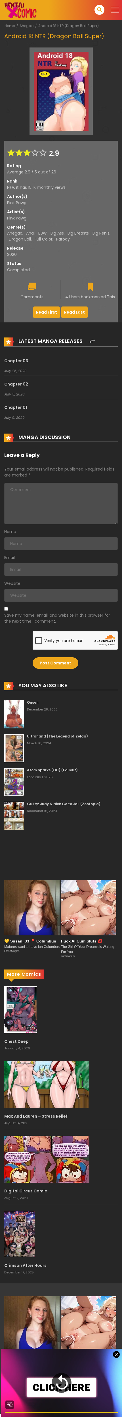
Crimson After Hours (25, 1265)
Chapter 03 (16, 361)
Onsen (33, 702)
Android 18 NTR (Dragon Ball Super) (68, 25)
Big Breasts (78, 233)
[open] (115, 10)
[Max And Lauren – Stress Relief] (46, 1084)
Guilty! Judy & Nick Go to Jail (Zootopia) (63, 803)
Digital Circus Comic (25, 1191)
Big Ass (57, 233)
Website (12, 583)
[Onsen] (14, 714)
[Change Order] (92, 341)
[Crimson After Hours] (19, 1233)
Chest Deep (16, 1041)
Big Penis (101, 233)
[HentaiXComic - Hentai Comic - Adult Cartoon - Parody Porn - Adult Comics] (20, 10)
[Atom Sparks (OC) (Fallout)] (14, 781)
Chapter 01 (15, 407)
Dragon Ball (20, 239)
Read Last (74, 312)
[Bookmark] (90, 287)
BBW (42, 233)
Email (9, 557)
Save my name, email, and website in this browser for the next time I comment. (57, 618)
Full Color (43, 239)
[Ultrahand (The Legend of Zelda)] (14, 748)
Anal (30, 233)
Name (10, 532)
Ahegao (26, 25)
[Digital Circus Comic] (46, 1159)
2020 (12, 254)
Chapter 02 (16, 384)
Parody (63, 239)
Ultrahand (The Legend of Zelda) (57, 736)
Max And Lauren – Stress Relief (36, 1116)
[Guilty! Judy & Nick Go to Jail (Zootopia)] (14, 815)
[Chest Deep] (20, 1009)
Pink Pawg (16, 203)
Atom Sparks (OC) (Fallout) (52, 770)
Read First (46, 312)
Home (10, 25)
